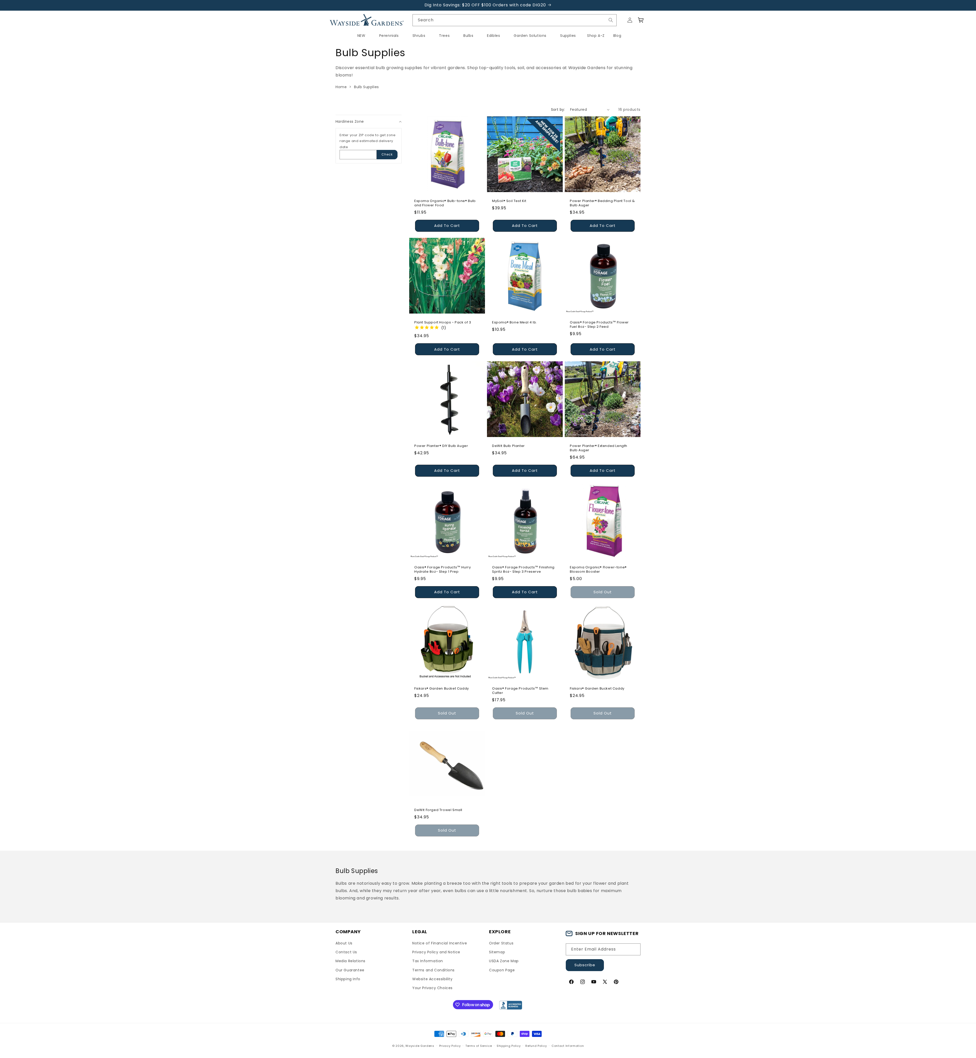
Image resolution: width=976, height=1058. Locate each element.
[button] (641, 20)
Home (341, 87)
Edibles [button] (493, 35)
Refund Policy (536, 1046)
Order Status (501, 943)
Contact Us (346, 952)
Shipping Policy (509, 1046)
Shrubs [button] (419, 35)
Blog (617, 35)
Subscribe (584, 965)
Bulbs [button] (468, 35)
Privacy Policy (450, 1046)
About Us (344, 943)
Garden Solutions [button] (530, 35)
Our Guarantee (350, 970)
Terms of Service (478, 1046)
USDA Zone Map (504, 960)
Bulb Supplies (366, 87)
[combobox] (515, 20)
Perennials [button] (389, 35)
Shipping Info (348, 979)
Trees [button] (444, 35)
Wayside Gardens (419, 1046)
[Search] (610, 20)
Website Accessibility (432, 979)
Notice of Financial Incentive (439, 943)
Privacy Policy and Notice (436, 952)
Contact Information (568, 1046)
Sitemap (497, 952)
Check (387, 154)
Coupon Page (502, 970)
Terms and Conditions (433, 970)
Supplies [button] (568, 35)
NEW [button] (361, 35)
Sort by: (558, 109)
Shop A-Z (596, 35)
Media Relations (350, 960)
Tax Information (427, 960)
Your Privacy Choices (432, 987)
